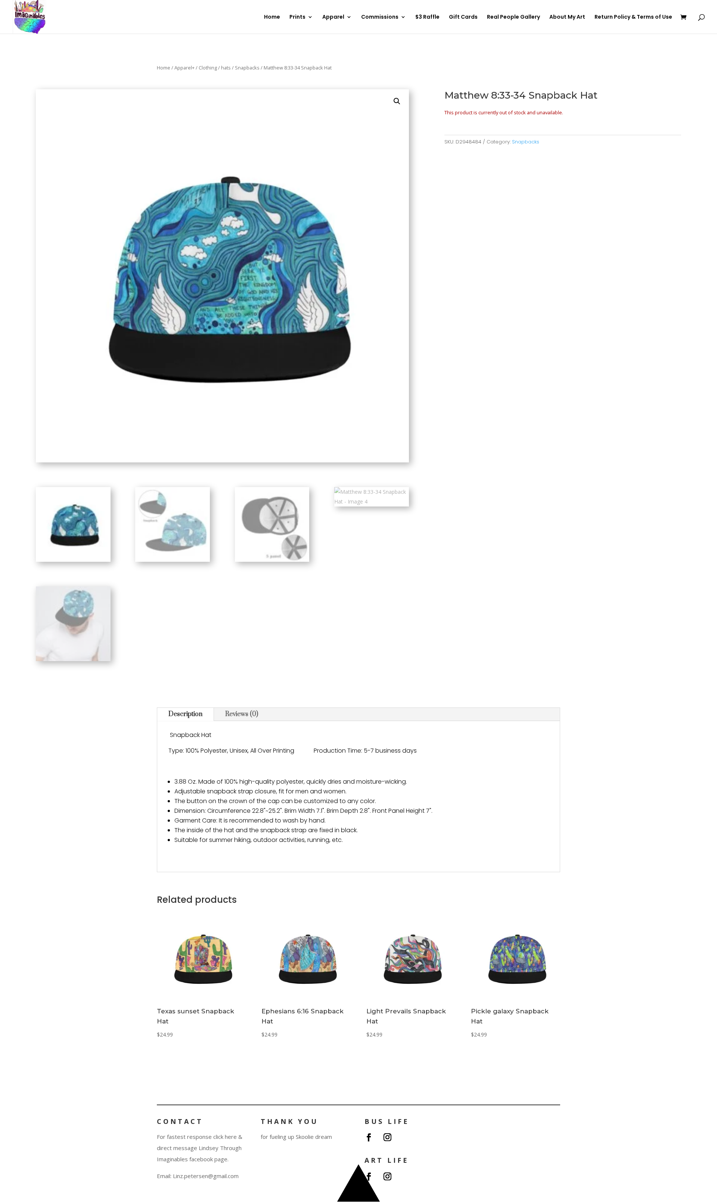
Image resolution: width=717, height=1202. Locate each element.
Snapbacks (247, 67)
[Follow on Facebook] (368, 1137)
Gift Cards (463, 17)
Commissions (379, 17)
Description (185, 714)
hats (226, 67)
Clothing (208, 67)
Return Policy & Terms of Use (633, 17)
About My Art (567, 17)
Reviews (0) (241, 714)
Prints (297, 17)
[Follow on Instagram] (387, 1137)
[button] (397, 101)
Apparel (333, 17)
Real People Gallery (513, 17)
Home (272, 17)
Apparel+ (184, 67)
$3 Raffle (427, 17)
